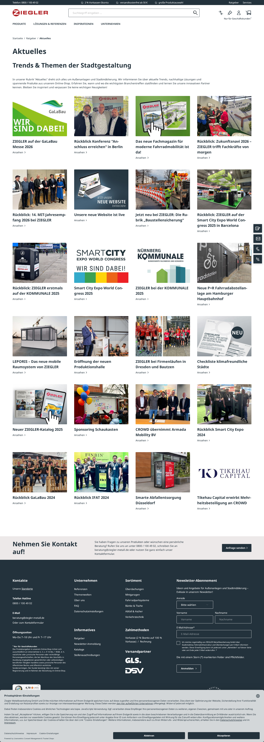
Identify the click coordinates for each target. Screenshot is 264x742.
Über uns (79, 600)
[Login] (238, 13)
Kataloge (79, 649)
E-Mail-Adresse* (185, 627)
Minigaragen (132, 594)
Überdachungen (134, 589)
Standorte (27, 588)
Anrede (181, 598)
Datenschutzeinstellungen (88, 611)
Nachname (221, 612)
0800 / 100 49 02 (22, 603)
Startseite (18, 38)
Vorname (182, 612)
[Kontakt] (257, 228)
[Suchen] (195, 13)
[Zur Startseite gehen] (30, 12)
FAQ (76, 605)
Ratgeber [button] (234, 2)
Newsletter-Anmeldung (87, 643)
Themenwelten (82, 594)
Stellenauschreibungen (87, 655)
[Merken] (229, 13)
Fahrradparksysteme (137, 600)
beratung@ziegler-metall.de (28, 617)
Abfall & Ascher (134, 611)
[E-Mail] (257, 238)
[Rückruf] (257, 259)
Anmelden (187, 668)
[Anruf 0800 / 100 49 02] (257, 248)
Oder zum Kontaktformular (28, 622)
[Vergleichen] (220, 13)
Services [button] (247, 2)
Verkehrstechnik (134, 617)
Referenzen (80, 589)
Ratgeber (79, 638)
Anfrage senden (235, 548)
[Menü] (38, 686)
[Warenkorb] (247, 13)
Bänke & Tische (134, 605)
